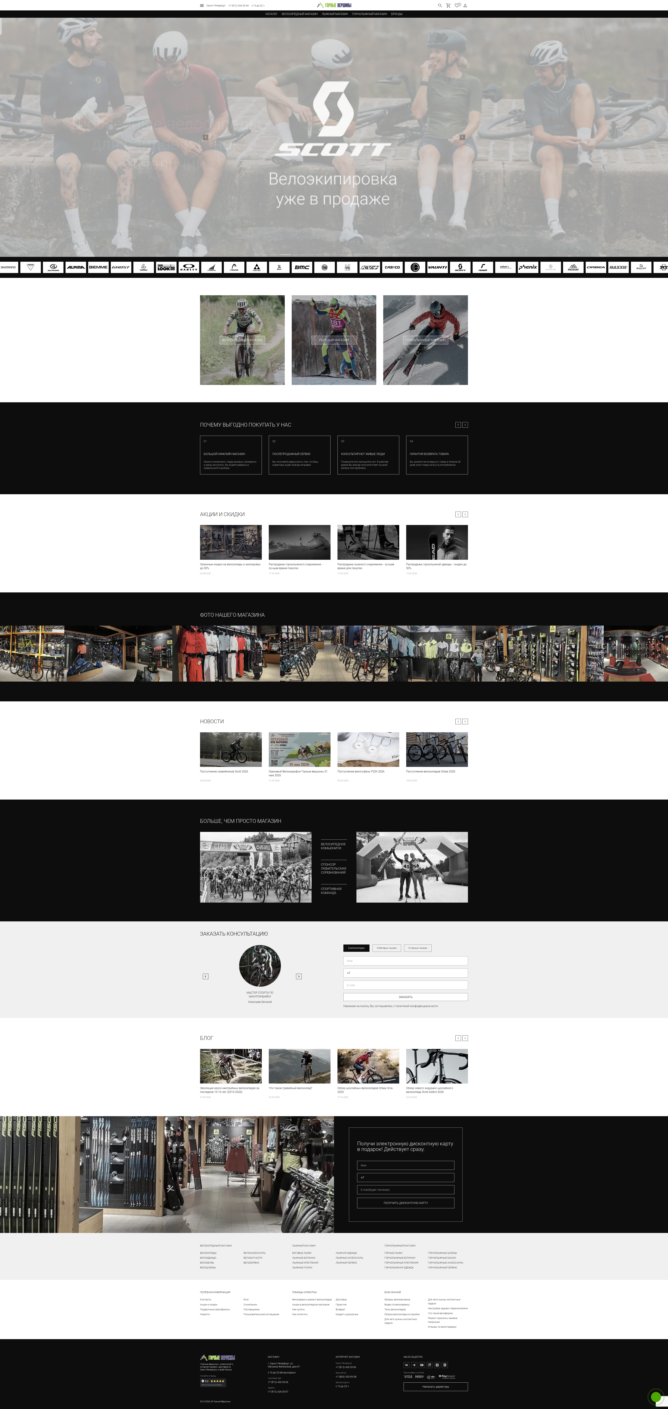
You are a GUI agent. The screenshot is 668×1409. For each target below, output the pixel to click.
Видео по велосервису (397, 1304)
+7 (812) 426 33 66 (238, 5)
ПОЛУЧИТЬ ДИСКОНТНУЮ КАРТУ (406, 1203)
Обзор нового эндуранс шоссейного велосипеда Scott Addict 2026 (429, 1090)
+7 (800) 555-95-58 (346, 1376)
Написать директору (436, 1386)
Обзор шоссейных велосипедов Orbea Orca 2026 (365, 1090)
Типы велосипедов (395, 1309)
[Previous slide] (205, 137)
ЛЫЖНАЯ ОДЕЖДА (346, 1253)
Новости (212, 721)
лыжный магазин (304, 1245)
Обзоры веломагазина (397, 1299)
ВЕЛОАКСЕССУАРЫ (255, 1253)
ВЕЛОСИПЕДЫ (208, 1253)
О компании (250, 1304)
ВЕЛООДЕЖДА (208, 1257)
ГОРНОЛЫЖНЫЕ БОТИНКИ (399, 1257)
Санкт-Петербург (216, 5)
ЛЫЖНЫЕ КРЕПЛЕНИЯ (305, 1262)
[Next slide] (462, 137)
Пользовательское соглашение (261, 1314)
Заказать (406, 997)
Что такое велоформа (440, 1313)
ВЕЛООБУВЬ (207, 1262)
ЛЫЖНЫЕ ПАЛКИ (302, 1267)
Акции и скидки (222, 514)
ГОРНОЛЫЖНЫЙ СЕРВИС (442, 1267)
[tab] (257, 254)
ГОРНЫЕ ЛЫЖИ (393, 1253)
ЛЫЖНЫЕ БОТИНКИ (303, 1257)
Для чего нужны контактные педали (400, 1321)
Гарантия (341, 1304)
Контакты (205, 1299)
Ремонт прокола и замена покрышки (442, 1320)
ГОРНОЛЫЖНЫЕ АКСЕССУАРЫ (445, 1262)
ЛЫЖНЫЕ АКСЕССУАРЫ (349, 1257)
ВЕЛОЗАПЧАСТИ (253, 1257)
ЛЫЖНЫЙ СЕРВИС (346, 1262)
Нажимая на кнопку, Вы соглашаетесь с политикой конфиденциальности (390, 1006)
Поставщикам (252, 1309)
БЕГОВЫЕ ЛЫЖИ (301, 1253)
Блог (206, 1038)
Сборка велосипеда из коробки (402, 1314)
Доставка (341, 1299)
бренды (397, 14)
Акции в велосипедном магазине (310, 1304)
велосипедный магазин (216, 1245)
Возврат (340, 1309)
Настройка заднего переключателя (448, 1308)
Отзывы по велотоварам (442, 1326)
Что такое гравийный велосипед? (290, 1088)
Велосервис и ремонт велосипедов (312, 1299)
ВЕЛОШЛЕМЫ (208, 1267)
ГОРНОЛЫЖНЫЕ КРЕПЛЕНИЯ (401, 1262)
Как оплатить (300, 1314)
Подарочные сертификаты (215, 1309)
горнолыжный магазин (400, 1245)
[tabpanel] (334, 137)
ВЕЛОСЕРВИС (251, 1262)
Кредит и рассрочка (347, 1314)
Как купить (298, 1309)
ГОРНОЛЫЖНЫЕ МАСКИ (442, 1257)
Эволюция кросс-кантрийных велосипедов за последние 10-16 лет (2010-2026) (229, 1090)
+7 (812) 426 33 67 (278, 1391)
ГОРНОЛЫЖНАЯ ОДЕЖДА (399, 1267)
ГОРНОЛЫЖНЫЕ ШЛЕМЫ (442, 1253)
